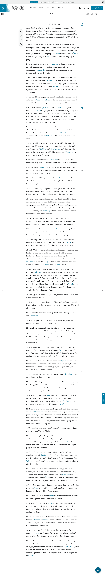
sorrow (55, 64)
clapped (36, 519)
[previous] (3, 291)
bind (71, 284)
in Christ (45, 455)
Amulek (64, 133)
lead (39, 110)
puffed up (68, 401)
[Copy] (21, 40)
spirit (69, 242)
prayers (35, 315)
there (47, 264)
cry (48, 395)
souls (50, 503)
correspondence (44, 100)
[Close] (21, 32)
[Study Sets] (87, 14)
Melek (48, 136)
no (59, 264)
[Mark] (21, 36)
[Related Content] (96, 14)
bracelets (39, 412)
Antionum (51, 80)
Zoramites (70, 152)
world (62, 404)
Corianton (55, 149)
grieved (65, 361)
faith (31, 555)
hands (46, 519)
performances (62, 178)
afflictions (31, 461)
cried (66, 382)
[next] (102, 291)
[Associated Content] (82, 24)
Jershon (56, 86)
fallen (42, 167)
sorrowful (41, 70)
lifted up (68, 374)
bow (58, 53)
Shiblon (43, 149)
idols (76, 53)
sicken (50, 56)
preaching (46, 107)
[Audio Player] (98, 570)
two (47, 477)
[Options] (101, 14)
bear (66, 442)
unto (52, 495)
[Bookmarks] (92, 14)
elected (30, 261)
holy (46, 261)
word (59, 107)
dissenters (53, 159)
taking (37, 533)
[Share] (21, 43)
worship (46, 210)
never (62, 350)
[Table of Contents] (2, 14)
